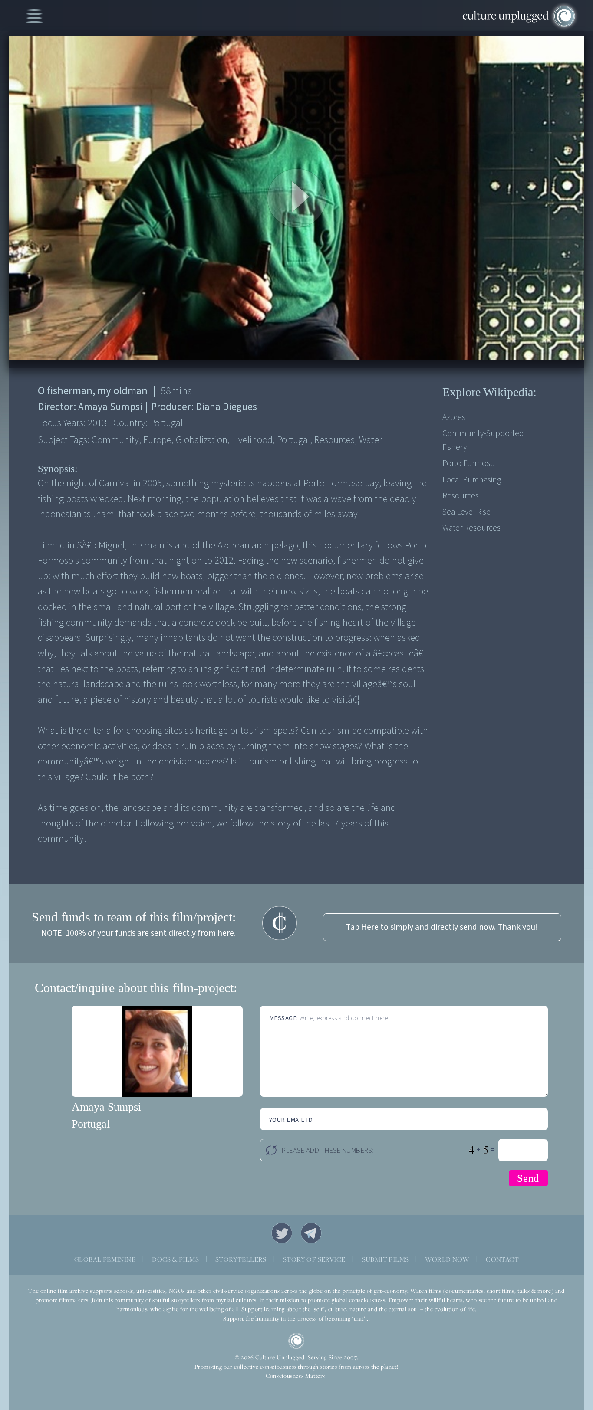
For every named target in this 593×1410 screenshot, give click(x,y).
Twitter (281, 1233)
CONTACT (502, 1259)
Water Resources (471, 528)
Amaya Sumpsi (106, 1107)
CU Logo (296, 1341)
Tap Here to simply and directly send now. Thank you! (442, 927)
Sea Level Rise (466, 512)
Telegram (311, 1233)
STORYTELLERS (241, 1259)
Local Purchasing (471, 480)
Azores (453, 417)
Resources (460, 496)
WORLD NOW (447, 1259)
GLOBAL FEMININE (104, 1259)
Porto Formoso (468, 463)
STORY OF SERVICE (314, 1259)
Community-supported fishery (483, 440)
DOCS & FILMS (175, 1259)
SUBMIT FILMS (385, 1259)
